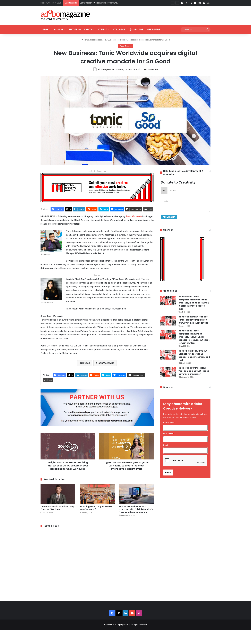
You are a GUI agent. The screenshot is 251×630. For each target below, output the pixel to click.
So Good (85, 363)
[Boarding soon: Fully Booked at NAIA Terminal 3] (97, 494)
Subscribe (137, 29)
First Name (169, 422)
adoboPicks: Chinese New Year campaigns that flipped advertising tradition (194, 370)
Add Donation (169, 217)
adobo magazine (104, 69)
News (45, 29)
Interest (102, 29)
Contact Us (109, 625)
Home (86, 40)
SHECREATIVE (153, 29)
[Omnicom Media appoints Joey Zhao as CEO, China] (58, 494)
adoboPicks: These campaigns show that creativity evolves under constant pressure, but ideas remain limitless (194, 336)
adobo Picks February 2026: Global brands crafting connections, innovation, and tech (194, 355)
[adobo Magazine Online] (66, 15)
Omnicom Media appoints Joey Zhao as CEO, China (57, 508)
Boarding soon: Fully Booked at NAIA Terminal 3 (96, 508)
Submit (168, 472)
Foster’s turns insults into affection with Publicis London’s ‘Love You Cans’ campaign (136, 509)
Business (58, 29)
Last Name (168, 433)
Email (166, 445)
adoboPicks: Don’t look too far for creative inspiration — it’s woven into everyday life (194, 319)
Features (74, 29)
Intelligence (119, 29)
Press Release (96, 40)
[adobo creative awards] (97, 187)
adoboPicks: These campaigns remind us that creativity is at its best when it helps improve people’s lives (194, 302)
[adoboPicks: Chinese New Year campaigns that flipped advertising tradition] (168, 371)
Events (88, 29)
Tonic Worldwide (105, 363)
